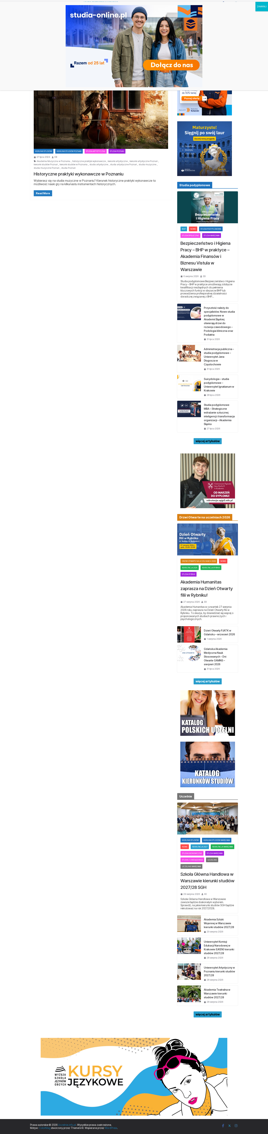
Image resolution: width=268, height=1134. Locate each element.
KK (205, 894)
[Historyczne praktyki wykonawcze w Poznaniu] (101, 111)
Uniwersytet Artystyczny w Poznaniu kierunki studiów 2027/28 (219, 971)
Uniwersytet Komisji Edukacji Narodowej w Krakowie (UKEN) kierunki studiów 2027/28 (219, 947)
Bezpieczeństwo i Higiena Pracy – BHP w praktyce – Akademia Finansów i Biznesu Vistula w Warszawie (205, 256)
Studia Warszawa (212, 235)
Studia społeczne (190, 235)
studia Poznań (68, 168)
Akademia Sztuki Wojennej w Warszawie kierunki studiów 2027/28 (219, 923)
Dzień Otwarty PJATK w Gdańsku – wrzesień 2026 (219, 632)
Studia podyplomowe (211, 229)
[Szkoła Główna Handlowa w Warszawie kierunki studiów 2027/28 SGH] (207, 818)
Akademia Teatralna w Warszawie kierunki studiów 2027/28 (217, 993)
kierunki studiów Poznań (46, 164)
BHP (184, 229)
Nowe (193, 229)
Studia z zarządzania (192, 860)
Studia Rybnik (188, 574)
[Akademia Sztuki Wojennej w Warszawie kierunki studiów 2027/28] (189, 925)
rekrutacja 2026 (189, 568)
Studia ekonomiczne (192, 853)
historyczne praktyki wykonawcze (89, 161)
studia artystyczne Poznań (123, 164)
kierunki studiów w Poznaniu (74, 164)
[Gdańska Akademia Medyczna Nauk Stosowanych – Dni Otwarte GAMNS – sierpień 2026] (189, 658)
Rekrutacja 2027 (199, 847)
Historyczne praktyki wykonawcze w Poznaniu (78, 174)
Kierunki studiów (43, 151)
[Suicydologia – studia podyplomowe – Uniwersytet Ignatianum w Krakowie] (189, 387)
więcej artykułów (208, 441)
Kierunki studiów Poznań (69, 151)
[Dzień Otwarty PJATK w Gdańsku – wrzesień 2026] (189, 634)
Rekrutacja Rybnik (211, 568)
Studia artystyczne (95, 151)
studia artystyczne (99, 164)
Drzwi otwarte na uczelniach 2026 (199, 561)
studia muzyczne (147, 164)
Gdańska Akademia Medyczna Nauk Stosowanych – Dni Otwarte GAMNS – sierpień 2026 (215, 656)
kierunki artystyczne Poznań (144, 161)
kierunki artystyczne (118, 161)
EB (56, 157)
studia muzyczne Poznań (46, 168)
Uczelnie (212, 860)
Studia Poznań (117, 151)
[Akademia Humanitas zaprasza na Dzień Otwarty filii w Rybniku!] (207, 539)
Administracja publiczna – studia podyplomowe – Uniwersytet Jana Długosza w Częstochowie (219, 356)
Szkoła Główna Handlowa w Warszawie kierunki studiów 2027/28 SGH (207, 881)
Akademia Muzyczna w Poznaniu (53, 161)
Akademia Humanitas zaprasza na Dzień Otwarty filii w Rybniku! (206, 588)
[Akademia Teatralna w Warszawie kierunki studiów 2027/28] (189, 995)
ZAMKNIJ (262, 6)
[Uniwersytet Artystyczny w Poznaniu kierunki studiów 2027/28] (189, 973)
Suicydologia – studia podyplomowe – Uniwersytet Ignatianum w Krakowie (219, 384)
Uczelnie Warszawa (191, 866)
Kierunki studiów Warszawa (216, 840)
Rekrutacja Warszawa (222, 847)
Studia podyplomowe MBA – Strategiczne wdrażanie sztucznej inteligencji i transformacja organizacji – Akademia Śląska (219, 414)
